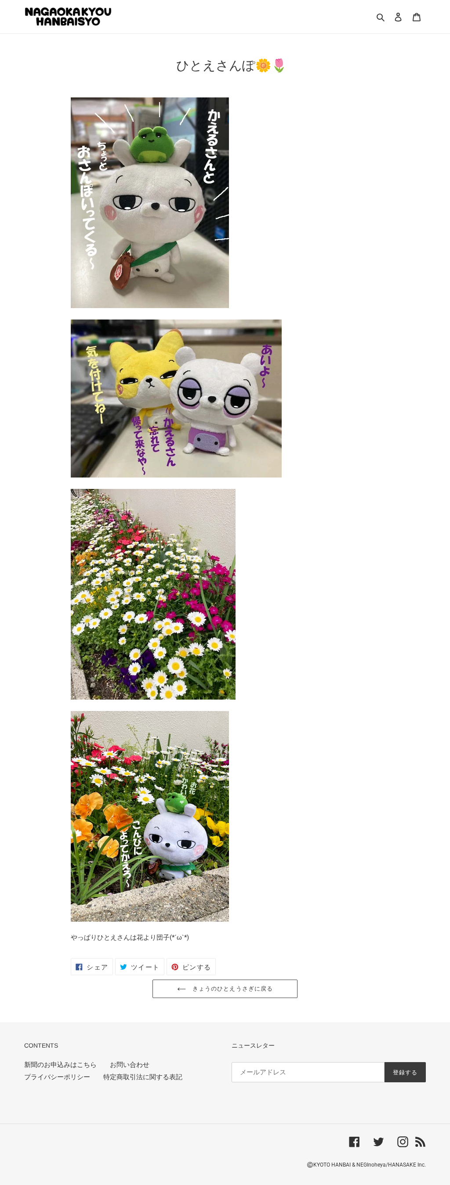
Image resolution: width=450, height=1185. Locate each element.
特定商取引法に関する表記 (142, 1077)
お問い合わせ (129, 1065)
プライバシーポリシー (57, 1077)
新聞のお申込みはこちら (60, 1065)
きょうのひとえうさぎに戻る (231, 988)
